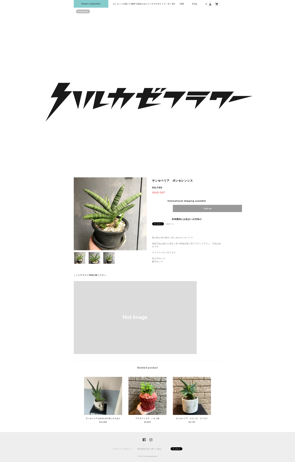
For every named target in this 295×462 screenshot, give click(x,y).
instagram (83, 11)
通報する (170, 224)
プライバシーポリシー (123, 449)
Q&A (182, 4)
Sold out (207, 208)
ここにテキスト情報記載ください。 (91, 275)
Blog (194, 4)
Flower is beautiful (91, 4)
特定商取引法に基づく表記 (149, 449)
